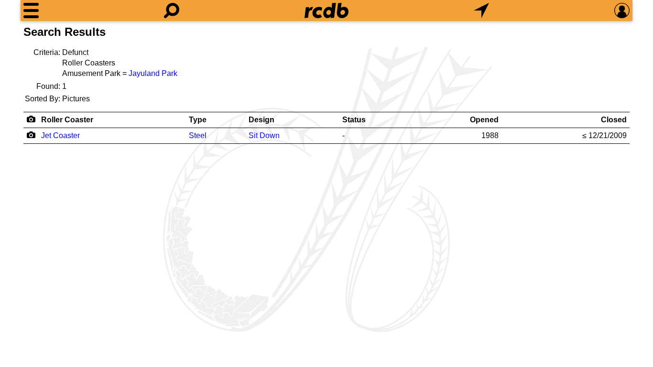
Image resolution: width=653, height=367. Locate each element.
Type (198, 120)
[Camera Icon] (30, 134)
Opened (484, 120)
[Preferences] (622, 10)
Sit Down (264, 135)
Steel (198, 135)
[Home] (326, 10)
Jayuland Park (153, 73)
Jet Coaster (60, 135)
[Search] (171, 10)
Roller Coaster (67, 120)
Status (354, 120)
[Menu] (31, 10)
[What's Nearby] (481, 10)
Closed (614, 120)
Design (261, 120)
